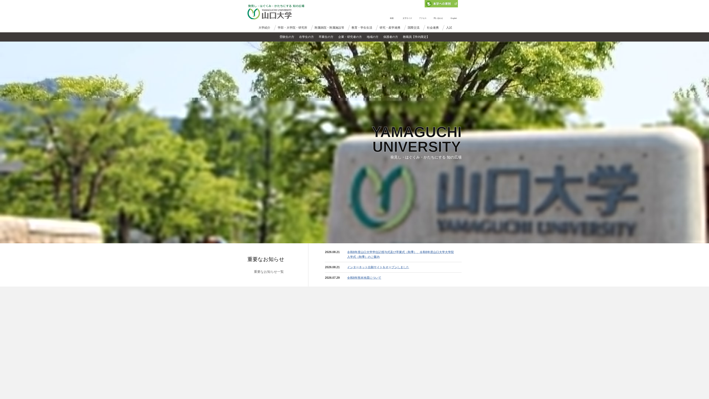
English (454, 18)
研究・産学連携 (390, 27)
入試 (449, 27)
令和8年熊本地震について (364, 277)
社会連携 (433, 27)
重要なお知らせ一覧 (269, 272)
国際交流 (413, 27)
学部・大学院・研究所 (292, 27)
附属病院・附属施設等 (329, 27)
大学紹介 (264, 27)
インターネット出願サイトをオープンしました (378, 267)
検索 (392, 18)
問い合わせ (438, 18)
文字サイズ (407, 18)
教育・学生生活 (362, 27)
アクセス (423, 18)
